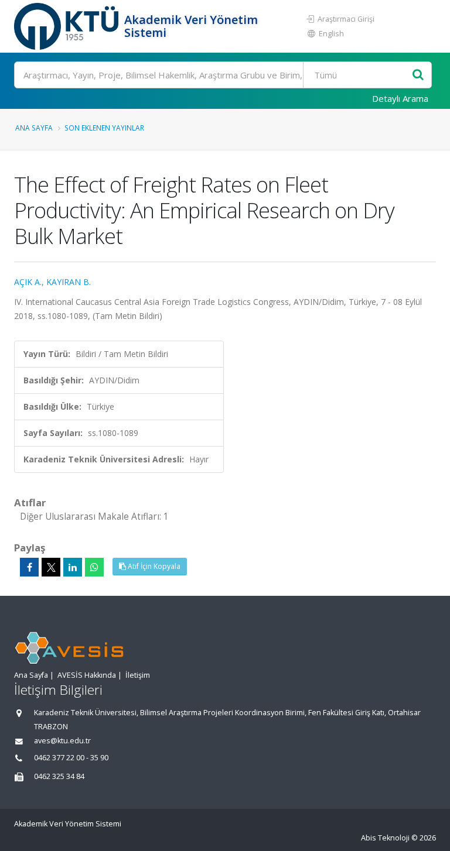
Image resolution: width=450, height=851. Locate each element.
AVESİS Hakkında (86, 675)
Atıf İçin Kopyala (153, 566)
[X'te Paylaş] (51, 567)
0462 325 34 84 (59, 776)
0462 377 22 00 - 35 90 (71, 758)
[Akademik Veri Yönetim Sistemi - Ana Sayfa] (67, 26)
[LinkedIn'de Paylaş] (72, 567)
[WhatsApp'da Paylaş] (94, 567)
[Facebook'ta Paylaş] (29, 567)
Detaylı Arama (400, 98)
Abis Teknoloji (385, 838)
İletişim (137, 675)
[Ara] (418, 75)
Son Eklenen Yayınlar (104, 127)
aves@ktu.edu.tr (62, 741)
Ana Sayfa (34, 127)
